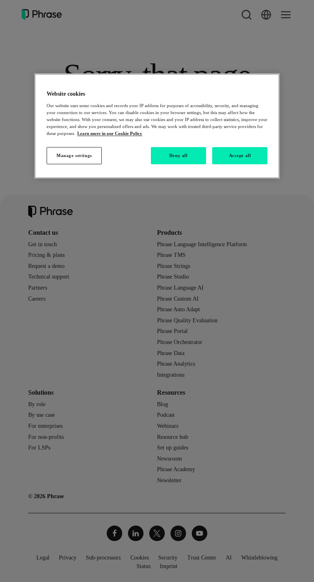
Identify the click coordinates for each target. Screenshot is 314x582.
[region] (157, 126)
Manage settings (74, 155)
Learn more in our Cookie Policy (109, 133)
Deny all (178, 155)
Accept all (240, 155)
